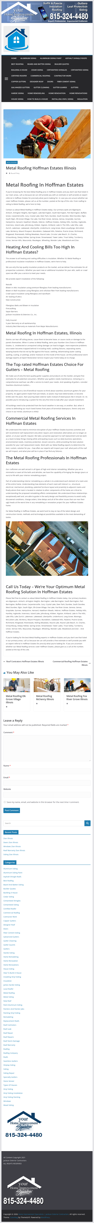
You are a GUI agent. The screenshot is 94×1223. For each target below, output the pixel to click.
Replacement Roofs (11, 1021)
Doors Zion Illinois (10, 842)
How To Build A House (37, 99)
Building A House (19, 70)
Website (7, 789)
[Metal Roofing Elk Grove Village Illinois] (16, 680)
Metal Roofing (12, 162)
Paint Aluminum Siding (12, 1005)
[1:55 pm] (7, 706)
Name (7, 765)
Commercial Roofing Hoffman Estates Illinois (70, 663)
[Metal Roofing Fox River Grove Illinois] (77, 680)
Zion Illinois (8, 838)
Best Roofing (17, 64)
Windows (7, 1101)
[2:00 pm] (37, 703)
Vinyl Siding (8, 1089)
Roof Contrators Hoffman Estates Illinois (25, 661)
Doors (50, 81)
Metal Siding (8, 997)
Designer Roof (36, 81)
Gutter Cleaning (41, 87)
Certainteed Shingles (57, 70)
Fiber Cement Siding (66, 81)
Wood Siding (8, 1105)
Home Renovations (78, 93)
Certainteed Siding (79, 70)
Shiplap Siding (9, 1065)
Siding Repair (8, 1073)
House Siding (17, 99)
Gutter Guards (60, 87)
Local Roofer (8, 989)
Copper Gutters (18, 81)
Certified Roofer (19, 76)
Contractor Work (62, 76)
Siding (6, 1069)
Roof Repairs (8, 1037)
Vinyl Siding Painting (11, 1097)
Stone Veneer (8, 1081)
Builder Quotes (62, 64)
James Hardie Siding (11, 985)
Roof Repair (8, 1033)
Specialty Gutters (10, 1077)
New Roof (7, 1001)
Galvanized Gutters (20, 87)
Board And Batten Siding (39, 64)
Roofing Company (10, 1053)
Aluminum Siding (28, 58)
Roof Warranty (9, 1045)
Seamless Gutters (10, 1061)
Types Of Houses (10, 1085)
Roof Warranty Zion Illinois (14, 850)
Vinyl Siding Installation (13, 1093)
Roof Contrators (9, 1025)
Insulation (82, 99)
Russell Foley (15, 173)
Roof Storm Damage (11, 1041)
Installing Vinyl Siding (62, 99)
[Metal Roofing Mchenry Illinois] (47, 680)
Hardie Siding (17, 93)
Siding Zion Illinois (10, 854)
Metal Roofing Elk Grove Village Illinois (16, 699)
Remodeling (8, 1017)
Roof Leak (7, 1029)
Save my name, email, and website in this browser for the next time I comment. (43, 802)
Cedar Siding (37, 70)
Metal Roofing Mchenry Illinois (45, 697)
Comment (8, 732)
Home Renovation (57, 93)
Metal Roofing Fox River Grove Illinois (77, 697)
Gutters (74, 87)
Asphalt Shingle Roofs (76, 58)
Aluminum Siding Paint (50, 58)
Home (14, 58)
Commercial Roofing (40, 76)
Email (6, 777)
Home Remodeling (36, 93)
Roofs (5, 1057)
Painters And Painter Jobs (13, 1009)
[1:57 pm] (7, 173)
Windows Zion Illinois (12, 846)
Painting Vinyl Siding (11, 1013)
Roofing (6, 1049)
